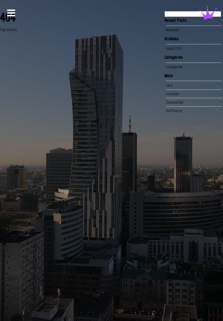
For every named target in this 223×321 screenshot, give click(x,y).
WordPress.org (174, 110)
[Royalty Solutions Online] (208, 17)
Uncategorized (174, 66)
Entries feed (172, 93)
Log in (169, 85)
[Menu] (11, 13)
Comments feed (174, 102)
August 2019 (173, 48)
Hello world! (172, 29)
